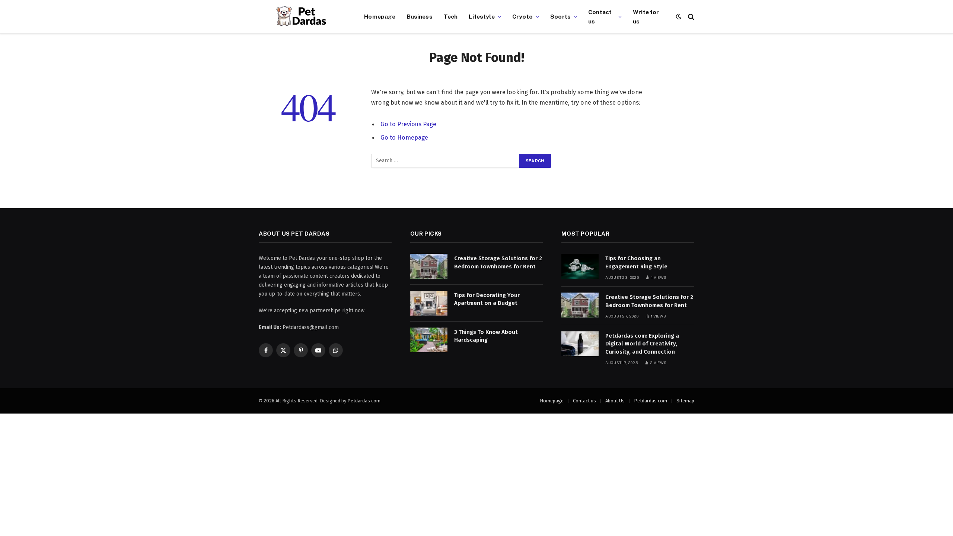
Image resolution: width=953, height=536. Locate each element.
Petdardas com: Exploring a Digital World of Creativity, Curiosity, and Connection (642, 343)
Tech (451, 16)
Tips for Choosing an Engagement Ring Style (636, 262)
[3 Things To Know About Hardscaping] (428, 340)
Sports (560, 16)
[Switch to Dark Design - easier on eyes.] (678, 16)
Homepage (379, 16)
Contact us (600, 17)
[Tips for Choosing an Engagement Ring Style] (580, 266)
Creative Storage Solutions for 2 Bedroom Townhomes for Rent (498, 262)
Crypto (522, 16)
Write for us (646, 17)
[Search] (690, 16)
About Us (615, 400)
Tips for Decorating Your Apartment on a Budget (487, 299)
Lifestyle (481, 16)
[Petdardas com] (302, 17)
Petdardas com (363, 400)
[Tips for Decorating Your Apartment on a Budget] (428, 303)
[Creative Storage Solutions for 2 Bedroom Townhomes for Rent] (428, 266)
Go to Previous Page (408, 124)
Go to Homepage (404, 137)
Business (420, 16)
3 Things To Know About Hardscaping (486, 336)
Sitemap (685, 400)
